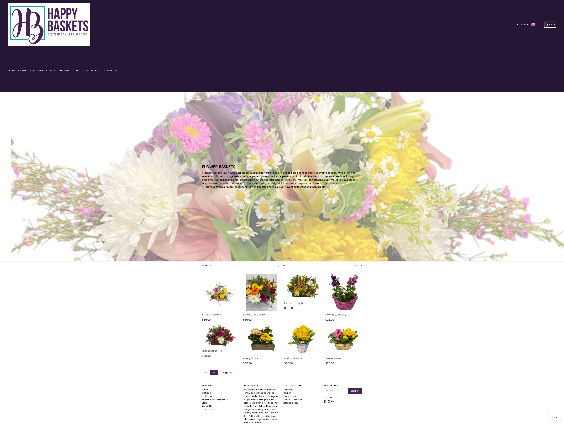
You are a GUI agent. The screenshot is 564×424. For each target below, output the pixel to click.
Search (287, 392)
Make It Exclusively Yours (65, 70)
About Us (96, 70)
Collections (37, 70)
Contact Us (110, 70)
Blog (85, 70)
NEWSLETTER (331, 385)
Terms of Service (292, 399)
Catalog (22, 70)
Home (12, 70)
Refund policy (290, 402)
